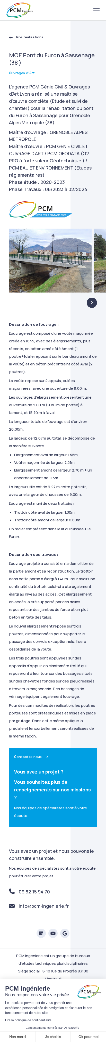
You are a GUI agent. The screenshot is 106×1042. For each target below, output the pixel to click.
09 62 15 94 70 (34, 892)
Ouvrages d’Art (22, 73)
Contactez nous (28, 756)
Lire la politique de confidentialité (28, 1020)
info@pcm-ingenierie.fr (44, 906)
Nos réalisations (29, 37)
